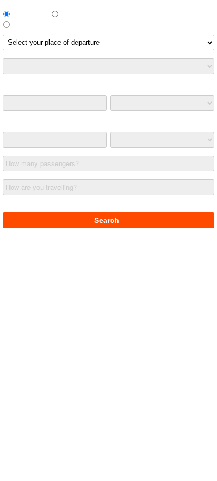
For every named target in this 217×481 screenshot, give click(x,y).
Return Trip (30, 13)
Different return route (45, 24)
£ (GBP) (15, 204)
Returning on (22, 124)
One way (75, 13)
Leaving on (19, 87)
